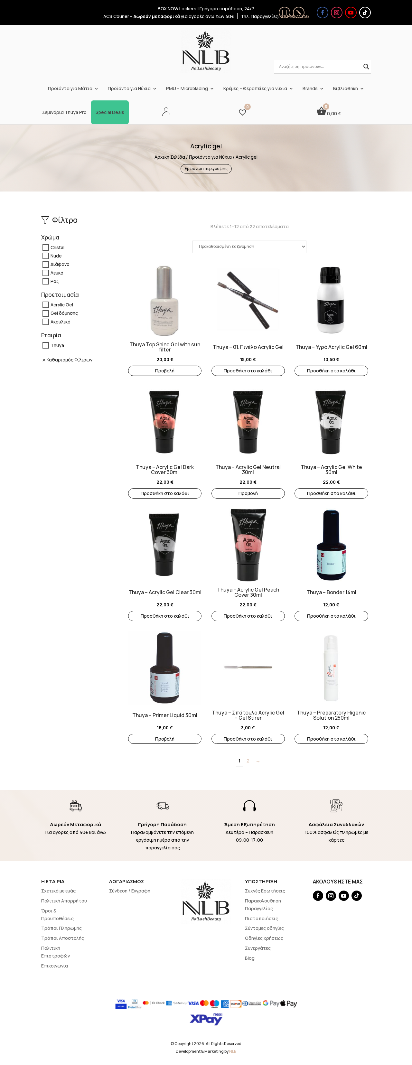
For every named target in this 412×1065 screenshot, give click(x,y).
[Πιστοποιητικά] (284, 12)
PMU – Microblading (187, 88)
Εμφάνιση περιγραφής (206, 168)
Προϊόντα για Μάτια (70, 88)
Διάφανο (60, 264)
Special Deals (110, 112)
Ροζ (55, 281)
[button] (131, 297)
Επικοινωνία (54, 966)
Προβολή (164, 371)
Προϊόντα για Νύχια (129, 88)
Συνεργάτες (258, 948)
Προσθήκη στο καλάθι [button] (248, 371)
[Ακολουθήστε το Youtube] (351, 12)
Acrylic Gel (62, 305)
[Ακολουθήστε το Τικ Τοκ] (365, 12)
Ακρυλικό (60, 322)
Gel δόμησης (64, 313)
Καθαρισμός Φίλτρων (69, 360)
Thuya (57, 345)
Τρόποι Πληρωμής (61, 928)
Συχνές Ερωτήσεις (265, 891)
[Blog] (298, 12)
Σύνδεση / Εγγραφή (129, 891)
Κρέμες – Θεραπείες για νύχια (255, 88)
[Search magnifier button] (366, 66)
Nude (56, 256)
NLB (232, 1051)
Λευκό (57, 273)
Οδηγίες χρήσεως (264, 938)
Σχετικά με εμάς (58, 891)
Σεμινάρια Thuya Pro (64, 112)
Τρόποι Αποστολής (62, 938)
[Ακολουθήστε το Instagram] (336, 12)
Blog (250, 958)
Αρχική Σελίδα (169, 157)
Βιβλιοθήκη (345, 88)
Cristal (57, 247)
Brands (310, 88)
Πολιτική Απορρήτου (64, 901)
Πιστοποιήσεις (261, 918)
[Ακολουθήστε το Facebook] (322, 12)
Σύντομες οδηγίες (264, 928)
